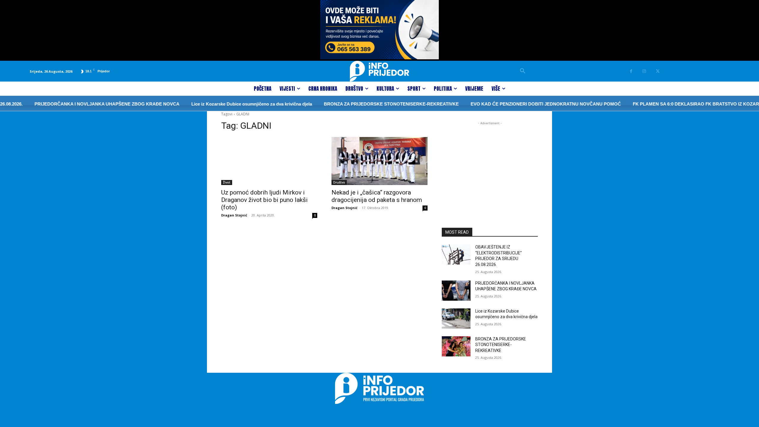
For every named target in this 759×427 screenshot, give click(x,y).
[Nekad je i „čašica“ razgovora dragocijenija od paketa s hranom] (379, 161)
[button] (523, 71)
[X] (658, 71)
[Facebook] (631, 71)
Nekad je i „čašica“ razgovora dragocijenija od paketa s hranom (376, 196)
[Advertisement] (489, 163)
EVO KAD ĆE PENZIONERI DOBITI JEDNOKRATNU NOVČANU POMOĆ (536, 103)
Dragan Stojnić (234, 215)
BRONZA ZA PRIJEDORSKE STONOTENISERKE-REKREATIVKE (381, 103)
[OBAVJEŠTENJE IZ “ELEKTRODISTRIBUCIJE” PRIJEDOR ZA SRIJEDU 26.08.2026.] (456, 254)
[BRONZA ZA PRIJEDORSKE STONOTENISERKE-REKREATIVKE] (456, 346)
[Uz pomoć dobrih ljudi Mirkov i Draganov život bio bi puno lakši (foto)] (269, 161)
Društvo (339, 182)
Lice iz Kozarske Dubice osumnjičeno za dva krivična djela (242, 103)
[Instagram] (644, 71)
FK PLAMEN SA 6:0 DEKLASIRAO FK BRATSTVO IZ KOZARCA (689, 103)
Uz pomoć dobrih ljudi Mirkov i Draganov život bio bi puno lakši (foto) (264, 200)
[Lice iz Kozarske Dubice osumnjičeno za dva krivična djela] (456, 318)
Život (226, 182)
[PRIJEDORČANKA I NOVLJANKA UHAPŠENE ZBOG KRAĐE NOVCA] (456, 291)
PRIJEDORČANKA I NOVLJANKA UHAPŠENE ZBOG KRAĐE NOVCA (97, 103)
